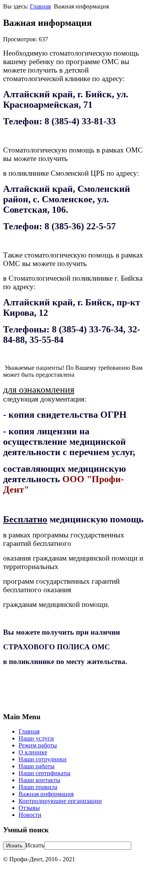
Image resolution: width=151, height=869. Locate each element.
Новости (30, 814)
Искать (35, 845)
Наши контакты (39, 780)
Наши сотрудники (43, 759)
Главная (40, 6)
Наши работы (37, 766)
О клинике (33, 752)
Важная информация (46, 794)
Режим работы (38, 745)
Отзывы (29, 808)
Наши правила (38, 787)
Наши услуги (36, 738)
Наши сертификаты (44, 773)
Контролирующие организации (60, 801)
